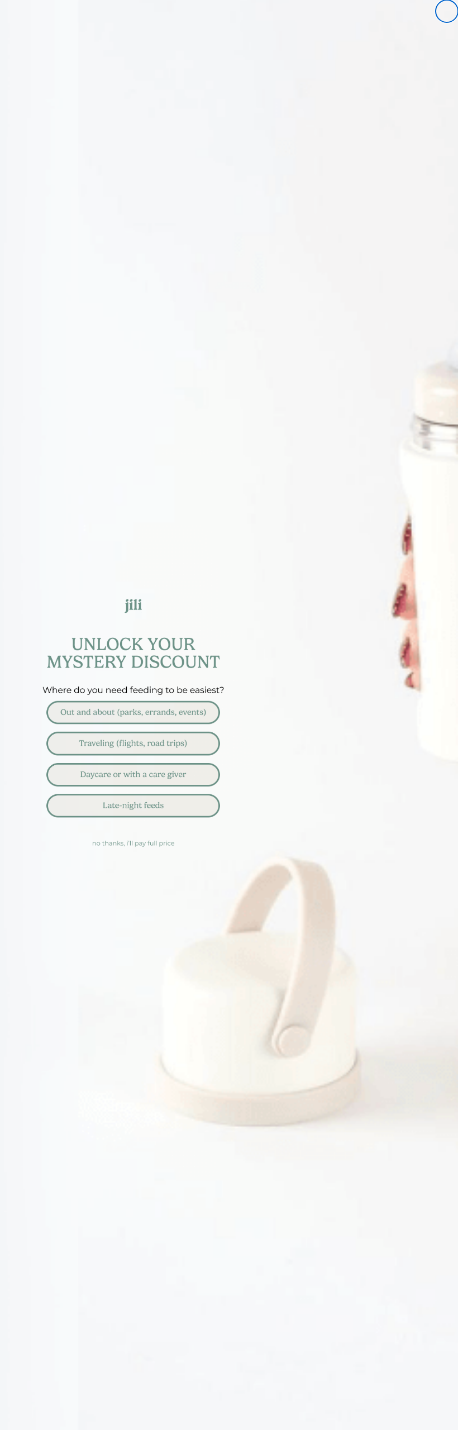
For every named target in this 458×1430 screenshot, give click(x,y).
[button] (229, 713)
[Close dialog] (447, 11)
